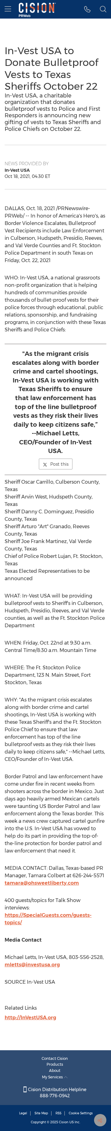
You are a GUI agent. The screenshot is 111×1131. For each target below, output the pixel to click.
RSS (58, 1113)
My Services (53, 1077)
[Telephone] (87, 9)
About (54, 1070)
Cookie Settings (81, 1113)
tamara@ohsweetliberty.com (42, 883)
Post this (59, 464)
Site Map (41, 1113)
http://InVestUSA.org (30, 1018)
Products (55, 1064)
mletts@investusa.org (32, 965)
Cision (63, 1122)
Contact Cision (55, 1058)
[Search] (103, 9)
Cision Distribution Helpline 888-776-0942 (56, 1093)
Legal (23, 1113)
